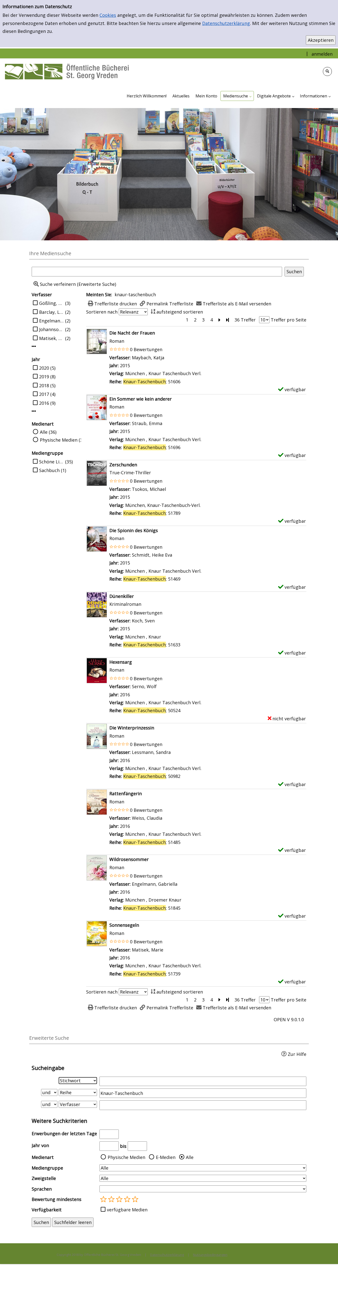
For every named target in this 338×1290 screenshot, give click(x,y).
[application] (237, 96)
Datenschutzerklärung (226, 23)
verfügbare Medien (127, 1210)
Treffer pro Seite (288, 320)
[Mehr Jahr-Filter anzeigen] (34, 411)
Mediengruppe (47, 1168)
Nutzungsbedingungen (210, 1254)
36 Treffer (245, 320)
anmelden (322, 54)
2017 (44, 394)
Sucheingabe (48, 1067)
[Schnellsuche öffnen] (327, 71)
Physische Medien (126, 1157)
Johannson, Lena (51, 329)
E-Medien (165, 1157)
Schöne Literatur (51, 462)
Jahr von (40, 1145)
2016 (44, 403)
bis (123, 1146)
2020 (44, 368)
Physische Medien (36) (63, 440)
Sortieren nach (102, 312)
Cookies (107, 15)
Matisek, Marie (51, 338)
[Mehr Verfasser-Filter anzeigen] (34, 346)
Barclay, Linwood (51, 312)
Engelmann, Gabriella (51, 321)
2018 (44, 385)
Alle (189, 1157)
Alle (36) (48, 432)
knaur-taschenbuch (135, 294)
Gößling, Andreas (51, 303)
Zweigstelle (44, 1178)
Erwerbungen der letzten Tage (64, 1133)
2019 (44, 377)
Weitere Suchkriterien (59, 1120)
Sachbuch (49, 470)
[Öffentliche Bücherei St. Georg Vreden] (67, 71)
